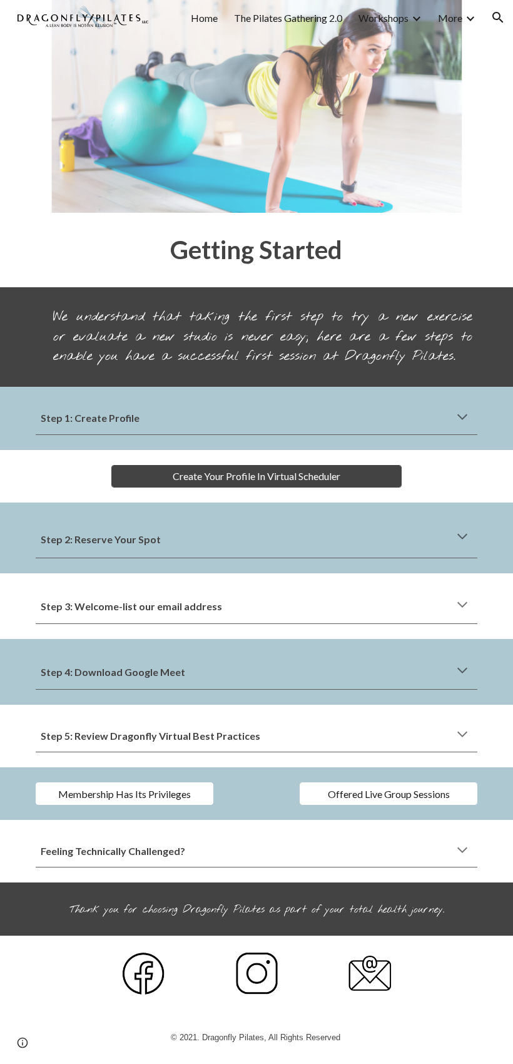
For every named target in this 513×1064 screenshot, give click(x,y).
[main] (256, 250)
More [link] (450, 18)
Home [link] (204, 18)
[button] (498, 18)
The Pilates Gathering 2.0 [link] (288, 18)
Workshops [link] (383, 18)
